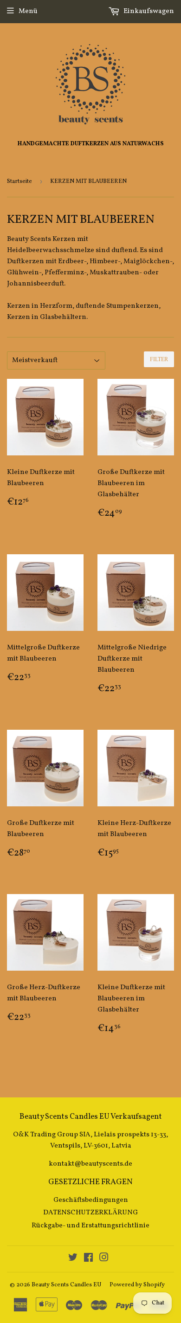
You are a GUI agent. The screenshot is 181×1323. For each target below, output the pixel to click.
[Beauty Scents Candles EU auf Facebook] (88, 1259)
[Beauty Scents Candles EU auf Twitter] (73, 1259)
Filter (159, 359)
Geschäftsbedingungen (90, 1200)
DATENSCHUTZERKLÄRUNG (90, 1213)
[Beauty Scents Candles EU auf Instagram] (104, 1259)
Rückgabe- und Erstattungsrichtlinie (90, 1226)
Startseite (19, 181)
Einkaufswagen (148, 11)
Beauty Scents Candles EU (66, 1285)
